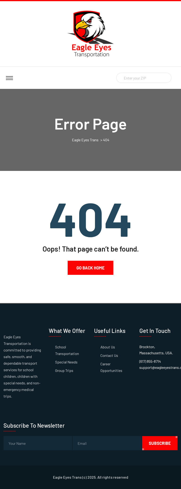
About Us (107, 347)
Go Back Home (90, 267)
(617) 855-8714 (150, 361)
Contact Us (109, 355)
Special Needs (66, 362)
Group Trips (64, 370)
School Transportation (67, 350)
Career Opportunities (111, 367)
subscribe (160, 443)
